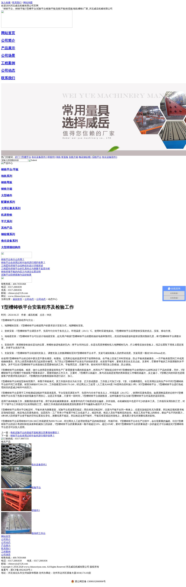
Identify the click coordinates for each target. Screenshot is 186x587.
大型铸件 (6, 195)
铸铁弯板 (6, 182)
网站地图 (28, 2)
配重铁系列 (8, 201)
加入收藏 (5, 2)
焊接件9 (51, 157)
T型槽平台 (25, 157)
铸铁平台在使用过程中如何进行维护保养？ (23, 262)
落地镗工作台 (38, 533)
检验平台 (36, 487)
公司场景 (8, 55)
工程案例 (8, 63)
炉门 (17, 157)
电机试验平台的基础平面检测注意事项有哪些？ (34, 432)
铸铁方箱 (6, 188)
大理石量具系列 (10, 208)
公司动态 (8, 70)
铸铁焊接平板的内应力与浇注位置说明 (21, 271)
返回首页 (17, 299)
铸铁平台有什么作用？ (12, 259)
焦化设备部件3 (109, 157)
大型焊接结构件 (10, 247)
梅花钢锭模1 (85, 157)
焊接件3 (36, 510)
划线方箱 (73, 157)
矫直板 (64, 157)
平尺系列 (6, 221)
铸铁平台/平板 (9, 169)
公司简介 (8, 40)
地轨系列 (6, 175)
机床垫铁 (6, 214)
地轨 (58, 157)
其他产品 (6, 227)
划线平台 (96, 157)
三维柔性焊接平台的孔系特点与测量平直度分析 (25, 268)
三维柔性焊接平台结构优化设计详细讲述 (22, 265)
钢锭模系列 (8, 234)
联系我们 (17, 2)
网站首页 (8, 33)
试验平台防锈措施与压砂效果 (16, 274)
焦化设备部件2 (39, 157)
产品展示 (8, 48)
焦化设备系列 (9, 240)
